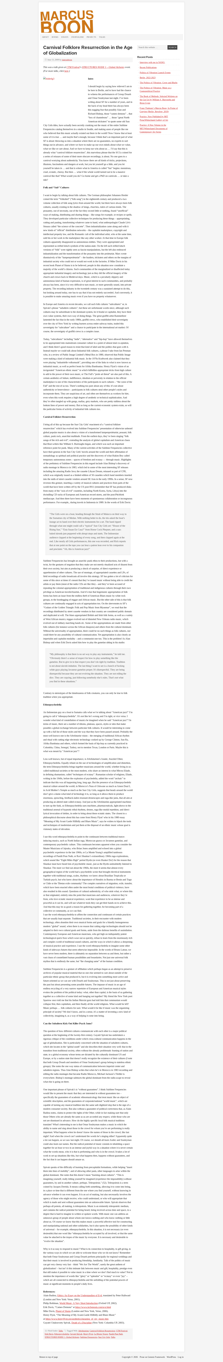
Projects (91, 37)
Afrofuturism (83, 1331)
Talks (102, 37)
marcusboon (67, 60)
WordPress (171, 1357)
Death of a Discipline (81, 1322)
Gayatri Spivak (76, 1334)
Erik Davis (49, 1334)
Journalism (77, 37)
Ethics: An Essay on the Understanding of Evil (79, 1295)
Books (55, 37)
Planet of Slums (63, 1311)
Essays (64, 37)
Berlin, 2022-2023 (147, 78)
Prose (142, 1357)
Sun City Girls (104, 1337)
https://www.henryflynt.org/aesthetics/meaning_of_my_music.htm (77, 1319)
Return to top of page (48, 1357)
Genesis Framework (156, 1357)
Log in (181, 1357)
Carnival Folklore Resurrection (102, 1331)
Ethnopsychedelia (61, 1334)
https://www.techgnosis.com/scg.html (93, 1307)
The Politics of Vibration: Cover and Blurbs (158, 83)
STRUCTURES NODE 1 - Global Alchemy (62, 1337)
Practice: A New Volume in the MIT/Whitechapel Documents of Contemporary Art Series (153, 128)
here (66, 71)
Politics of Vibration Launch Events (155, 72)
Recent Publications (148, 67)
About (45, 37)
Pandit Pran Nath (116, 1334)
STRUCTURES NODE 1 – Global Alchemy (103, 67)
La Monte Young (101, 1334)
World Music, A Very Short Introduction (78, 1303)
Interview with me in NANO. (152, 62)
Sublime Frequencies (88, 1337)
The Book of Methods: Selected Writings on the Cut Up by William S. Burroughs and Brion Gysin (158, 99)
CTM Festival (73, 67)
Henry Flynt (88, 1334)
